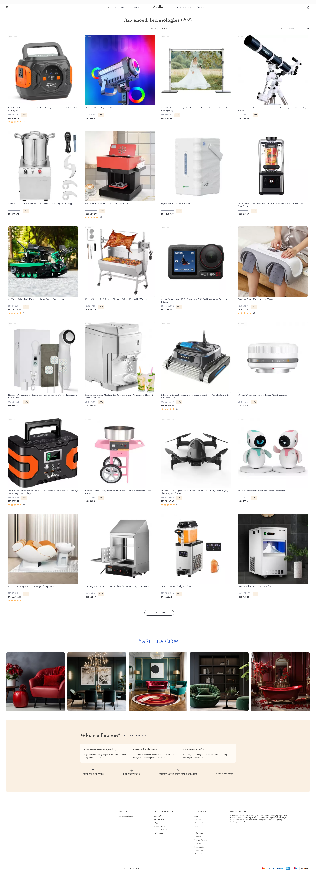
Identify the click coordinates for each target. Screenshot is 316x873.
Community (198, 854)
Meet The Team (200, 823)
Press (196, 830)
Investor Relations (201, 840)
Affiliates (197, 837)
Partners (197, 844)
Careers (197, 826)
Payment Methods (161, 830)
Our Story (198, 819)
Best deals (133, 7)
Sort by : (280, 28)
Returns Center (159, 826)
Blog (196, 816)
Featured (200, 7)
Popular (119, 7)
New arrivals (184, 7)
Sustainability (199, 847)
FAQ (156, 823)
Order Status (159, 833)
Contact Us (158, 816)
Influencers (198, 833)
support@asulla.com (125, 816)
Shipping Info (159, 819)
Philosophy (198, 851)
